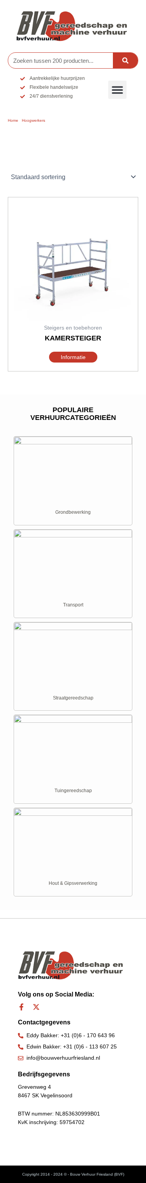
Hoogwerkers (33, 120)
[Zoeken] (125, 60)
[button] (117, 90)
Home (13, 120)
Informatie (73, 357)
